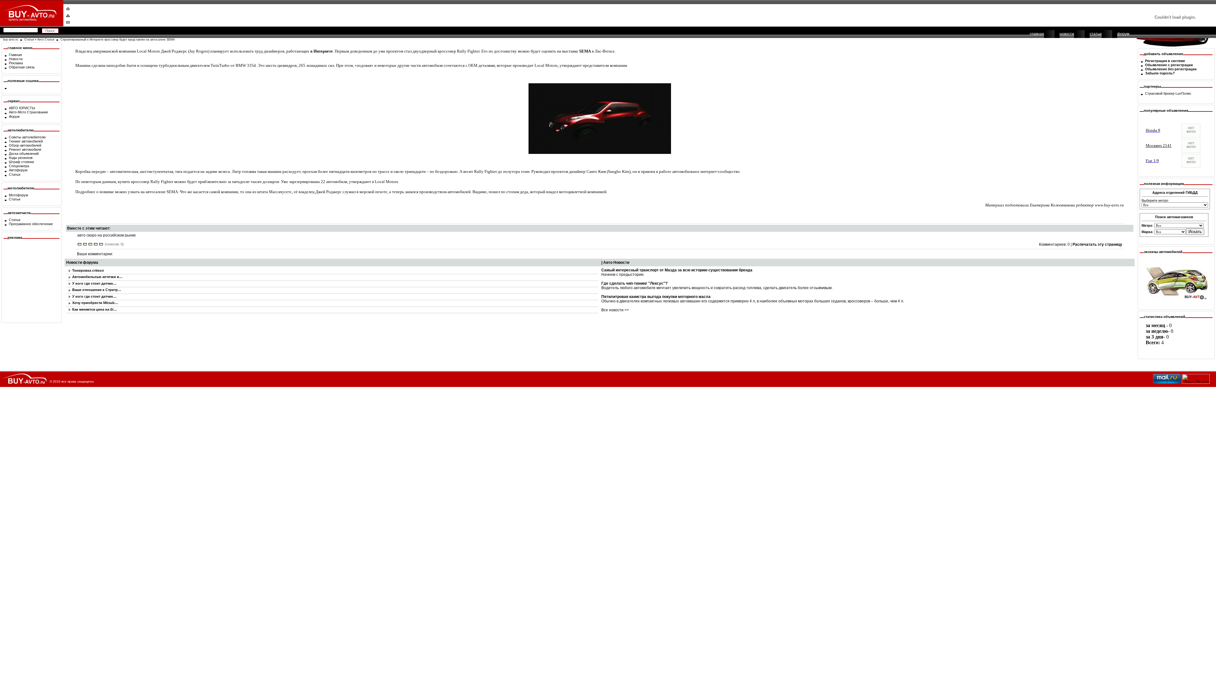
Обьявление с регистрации (1169, 65)
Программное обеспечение (31, 224)
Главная (15, 55)
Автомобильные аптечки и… (97, 277)
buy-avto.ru (10, 39)
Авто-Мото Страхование (28, 112)
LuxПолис (1183, 93)
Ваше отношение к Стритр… (96, 290)
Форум (14, 116)
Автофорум (18, 170)
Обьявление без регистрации (1171, 69)
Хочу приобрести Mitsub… (95, 303)
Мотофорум (18, 195)
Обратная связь (22, 67)
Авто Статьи (45, 39)
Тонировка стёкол (88, 270)
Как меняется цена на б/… (94, 309)
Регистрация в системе (1165, 61)
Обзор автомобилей (25, 145)
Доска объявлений (24, 153)
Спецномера (19, 166)
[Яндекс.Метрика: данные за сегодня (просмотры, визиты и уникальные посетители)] (1196, 379)
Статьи (29, 39)
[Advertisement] (604, 14)
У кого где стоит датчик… (94, 283)
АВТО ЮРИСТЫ (22, 108)
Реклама (16, 63)
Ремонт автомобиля (25, 149)
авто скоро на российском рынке (106, 235)
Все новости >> (615, 310)
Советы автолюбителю (27, 137)
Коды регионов (21, 158)
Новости (15, 59)
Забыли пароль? (1160, 73)
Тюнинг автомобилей (26, 141)
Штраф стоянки (21, 162)
